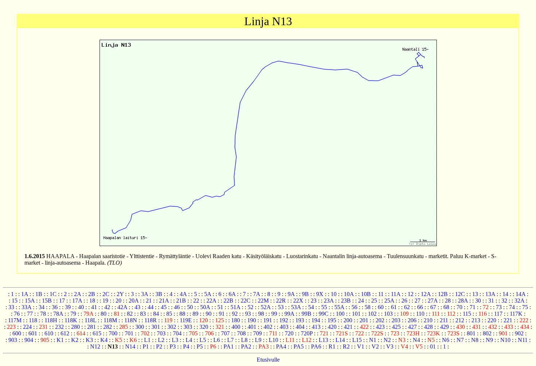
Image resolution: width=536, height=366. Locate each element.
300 (139, 327)
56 (354, 307)
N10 (505, 340)
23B (346, 300)
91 (222, 314)
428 (428, 327)
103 (388, 314)
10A (349, 294)
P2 (159, 346)
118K (71, 320)
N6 (445, 340)
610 (48, 333)
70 (459, 307)
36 (55, 307)
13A (490, 294)
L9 (258, 340)
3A (144, 294)
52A (266, 307)
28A (463, 300)
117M (15, 320)
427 (412, 327)
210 (428, 320)
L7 (230, 340)
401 (252, 327)
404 (300, 327)
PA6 (316, 346)
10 (334, 294)
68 (446, 307)
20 (118, 300)
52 (250, 307)
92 (235, 314)
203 (396, 320)
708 (241, 333)
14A (520, 294)
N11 (523, 340)
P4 (186, 346)
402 (268, 327)
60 (381, 307)
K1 (60, 340)
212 (459, 320)
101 (356, 314)
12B (443, 294)
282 (107, 327)
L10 (273, 340)
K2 (74, 340)
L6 (216, 340)
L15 (357, 340)
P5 (200, 346)
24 (361, 300)
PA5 (299, 346)
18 (92, 300)
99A (289, 314)
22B (228, 300)
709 (257, 333)
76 (17, 314)
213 (475, 320)
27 (417, 300)
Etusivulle (268, 360)
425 (396, 327)
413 (316, 327)
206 (412, 320)
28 (448, 300)
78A (58, 314)
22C (245, 300)
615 (97, 333)
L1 (147, 340)
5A (207, 294)
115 (467, 314)
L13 (323, 340)
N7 (460, 340)
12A (426, 294)
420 (332, 327)
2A (77, 294)
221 (508, 320)
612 (65, 333)
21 (149, 300)
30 (478, 300)
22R (281, 300)
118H (50, 320)
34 (41, 307)
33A (26, 307)
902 (519, 333)
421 (348, 327)
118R (150, 320)
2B (91, 294)
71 (472, 307)
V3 (389, 346)
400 (236, 327)
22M (263, 300)
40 (81, 307)
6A (232, 294)
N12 (95, 346)
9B (305, 294)
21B (181, 300)
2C (105, 294)
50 (190, 307)
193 (299, 320)
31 (491, 300)
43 (137, 307)
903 (12, 340)
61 (394, 307)
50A (205, 307)
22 (196, 300)
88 (182, 314)
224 (27, 327)
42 (107, 307)
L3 (175, 340)
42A (122, 307)
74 (512, 307)
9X (319, 294)
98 (261, 314)
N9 (489, 340)
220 (492, 320)
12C (460, 294)
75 (525, 307)
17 (62, 300)
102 (372, 314)
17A (77, 300)
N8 (474, 340)
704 (177, 333)
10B (366, 294)
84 (156, 314)
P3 (173, 346)
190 (251, 320)
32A (519, 300)
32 (504, 300)
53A (296, 307)
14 (505, 294)
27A (433, 300)
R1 (332, 346)
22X (298, 300)
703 (161, 333)
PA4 (281, 346)
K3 (89, 340)
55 (324, 307)
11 (381, 294)
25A (389, 300)
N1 (372, 340)
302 (171, 327)
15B (47, 300)
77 (30, 314)
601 (32, 333)
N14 (130, 346)
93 (248, 314)
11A (395, 294)
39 (68, 307)
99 (274, 314)
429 (444, 327)
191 (267, 320)
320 (203, 327)
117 (498, 314)
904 (28, 340)
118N (130, 320)
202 (380, 320)
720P (306, 333)
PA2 (246, 346)
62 (407, 307)
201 (364, 320)
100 (340, 314)
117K (516, 314)
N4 (416, 340)
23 (313, 300)
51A (235, 307)
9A (291, 294)
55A (339, 307)
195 (331, 320)
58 (367, 307)
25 (374, 300)
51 (220, 307)
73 (499, 307)
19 (105, 300)
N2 (387, 340)
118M (110, 320)
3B (158, 294)
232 (59, 327)
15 (15, 300)
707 (225, 333)
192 (283, 320)
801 (471, 333)
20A (134, 300)
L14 (340, 340)
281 (91, 327)
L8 (244, 340)
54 (311, 307)
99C (324, 314)
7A (256, 294)
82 (130, 314)
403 (284, 327)
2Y (120, 294)
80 (103, 314)
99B (306, 314)
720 (289, 333)
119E (186, 320)
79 (73, 314)
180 (235, 320)
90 (208, 314)
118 (33, 320)
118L (90, 320)
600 (16, 333)
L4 (189, 340)
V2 (375, 346)
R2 (346, 346)
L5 (202, 340)
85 (169, 314)
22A (211, 300)
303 (187, 327)
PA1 (229, 346)
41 (94, 307)
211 (444, 320)
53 (281, 307)
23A (329, 300)
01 (433, 346)
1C (53, 294)
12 (410, 294)
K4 (104, 340)
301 (155, 327)
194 (315, 320)
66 (420, 307)
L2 (161, 340)
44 (151, 307)
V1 (360, 346)
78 (43, 314)
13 (475, 294)
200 (347, 320)
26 (404, 300)
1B (38, 294)
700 (113, 333)
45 (164, 307)
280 (75, 327)
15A (30, 300)
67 (433, 307)
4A (183, 294)
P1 (146, 346)
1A (24, 294)
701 (129, 333)
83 (143, 314)
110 (420, 314)
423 (380, 327)
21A (164, 300)
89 (195, 314)
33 (11, 307)
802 (487, 333)
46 (177, 307)
